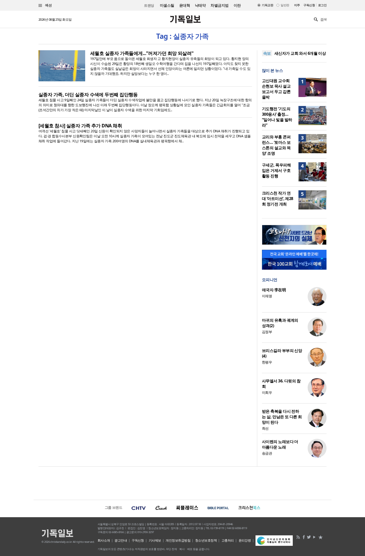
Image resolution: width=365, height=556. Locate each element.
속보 (267, 53)
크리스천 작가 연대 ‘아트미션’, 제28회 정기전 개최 (277, 198)
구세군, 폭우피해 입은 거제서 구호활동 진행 (276, 170)
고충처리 (227, 540)
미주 (297, 5)
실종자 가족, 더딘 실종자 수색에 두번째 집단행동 (88, 94)
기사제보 (155, 540)
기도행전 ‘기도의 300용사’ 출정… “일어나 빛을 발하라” (277, 117)
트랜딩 (149, 5)
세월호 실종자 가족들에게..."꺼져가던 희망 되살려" (142, 53)
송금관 (267, 453)
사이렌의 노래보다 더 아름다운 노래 (280, 444)
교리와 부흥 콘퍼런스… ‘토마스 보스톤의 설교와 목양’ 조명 (276, 145)
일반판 (285, 5)
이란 (237, 5)
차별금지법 (219, 5)
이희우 (267, 392)
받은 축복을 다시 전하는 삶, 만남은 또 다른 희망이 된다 (282, 416)
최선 (265, 428)
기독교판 (267, 5)
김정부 (267, 331)
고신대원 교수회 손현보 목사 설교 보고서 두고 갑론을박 (276, 89)
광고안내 (120, 540)
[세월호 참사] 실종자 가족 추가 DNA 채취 (80, 125)
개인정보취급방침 (178, 540)
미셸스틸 (167, 5)
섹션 (48, 5)
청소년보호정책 (206, 540)
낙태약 (200, 5)
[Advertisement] (182, 482)
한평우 (267, 362)
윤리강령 (245, 540)
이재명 (267, 296)
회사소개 (104, 540)
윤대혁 (184, 5)
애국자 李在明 (274, 290)
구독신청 (309, 5)
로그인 (322, 5)
